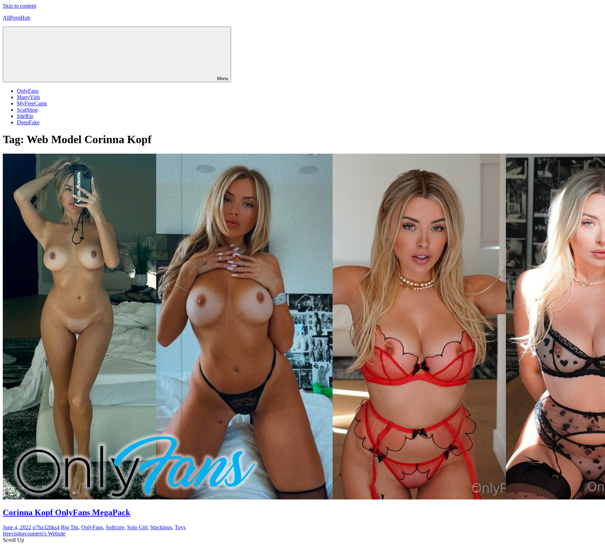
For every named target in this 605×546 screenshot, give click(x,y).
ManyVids (28, 97)
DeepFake (28, 122)
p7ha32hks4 (46, 527)
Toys (180, 527)
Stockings (161, 527)
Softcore (115, 527)
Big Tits (69, 527)
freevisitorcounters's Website (34, 534)
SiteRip (25, 116)
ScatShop (27, 110)
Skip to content (19, 6)
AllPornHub (16, 18)
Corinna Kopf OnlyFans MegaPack (66, 512)
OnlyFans (28, 91)
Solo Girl (137, 527)
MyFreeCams (32, 103)
